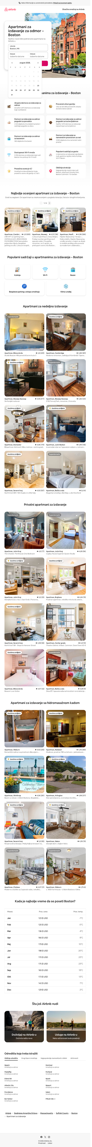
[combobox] (28, 48)
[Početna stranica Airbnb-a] (10, 9)
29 (34, 90)
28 (29, 90)
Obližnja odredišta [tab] (11, 1058)
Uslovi (50, 1143)
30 (38, 90)
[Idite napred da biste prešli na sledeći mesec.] (38, 63)
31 (12, 95)
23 (38, 86)
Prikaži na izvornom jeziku (62, 3)
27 (25, 90)
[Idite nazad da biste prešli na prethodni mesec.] (12, 63)
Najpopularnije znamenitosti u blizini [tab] (54, 1058)
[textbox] (18, 56)
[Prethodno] (41, 203)
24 (12, 90)
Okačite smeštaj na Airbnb (73, 9)
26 (21, 90)
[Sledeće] (49, 203)
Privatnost (42, 1143)
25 (16, 90)
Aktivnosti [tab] (74, 1058)
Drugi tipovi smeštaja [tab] (29, 1058)
